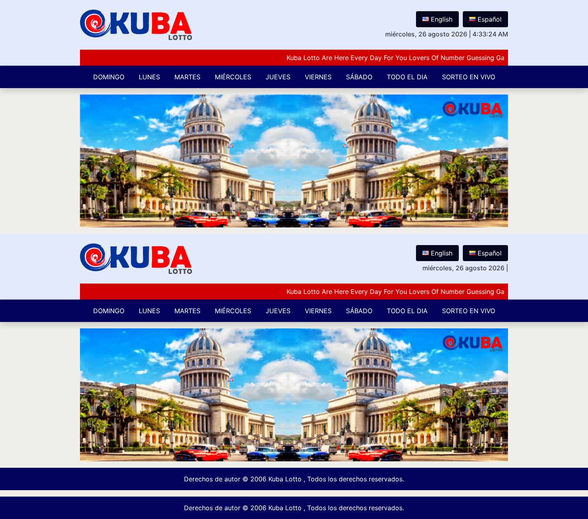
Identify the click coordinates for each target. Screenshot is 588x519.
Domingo (108, 77)
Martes (187, 77)
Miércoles (233, 77)
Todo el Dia (407, 77)
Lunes (149, 77)
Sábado (359, 77)
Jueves (278, 77)
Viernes (318, 77)
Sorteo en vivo (468, 77)
